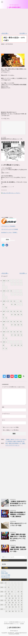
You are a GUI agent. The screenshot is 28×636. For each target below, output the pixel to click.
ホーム (5, 622)
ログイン (3, 571)
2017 (4, 311)
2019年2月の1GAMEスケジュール (11, 623)
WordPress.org (5, 577)
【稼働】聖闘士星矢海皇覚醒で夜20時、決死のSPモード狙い (18, 549)
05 (20, 301)
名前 (3, 407)
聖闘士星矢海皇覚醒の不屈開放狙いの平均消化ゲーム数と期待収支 (18, 514)
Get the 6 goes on (14, 630)
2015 (4, 331)
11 (3, 318)
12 (6, 307)
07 (12, 304)
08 (15, 304)
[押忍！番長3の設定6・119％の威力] (16, 376)
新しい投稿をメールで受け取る (11, 430)
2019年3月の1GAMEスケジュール (16, 622)
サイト (3, 420)
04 (17, 311)
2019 (4, 291)
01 (8, 280)
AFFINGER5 (16, 633)
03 (14, 301)
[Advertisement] (12, 20)
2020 (4, 280)
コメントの (5, 575)
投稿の (4, 573)
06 (3, 304)
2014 (4, 342)
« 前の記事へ (4, 33)
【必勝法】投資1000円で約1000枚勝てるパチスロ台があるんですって (18, 503)
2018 (4, 301)
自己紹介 (22, 623)
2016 (4, 321)
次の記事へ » (23, 33)
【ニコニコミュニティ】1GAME (9, 229)
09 (18, 314)
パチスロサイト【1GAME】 (8, 226)
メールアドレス (6, 413)
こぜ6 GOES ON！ (14, 7)
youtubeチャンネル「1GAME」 (9, 232)
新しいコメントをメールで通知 (11, 427)
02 (11, 291)
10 (21, 314)
